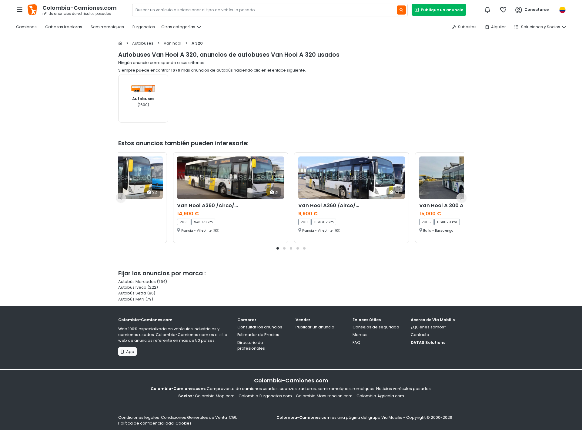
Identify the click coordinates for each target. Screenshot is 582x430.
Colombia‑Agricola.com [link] (380, 395)
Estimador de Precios (258, 334)
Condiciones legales (138, 417)
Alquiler (498, 26)
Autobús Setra (132, 293)
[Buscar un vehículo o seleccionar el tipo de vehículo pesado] (401, 10)
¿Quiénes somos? (428, 327)
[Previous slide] (120, 198)
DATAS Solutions (428, 342)
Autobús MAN (131, 299)
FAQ (356, 342)
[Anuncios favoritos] (503, 9)
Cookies (184, 423)
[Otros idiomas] (562, 9)
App (129, 351)
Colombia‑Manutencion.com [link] (324, 395)
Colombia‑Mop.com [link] (215, 395)
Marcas (360, 334)
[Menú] (19, 9)
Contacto (420, 334)
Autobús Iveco (132, 287)
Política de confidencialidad (146, 423)
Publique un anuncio (441, 9)
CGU (233, 417)
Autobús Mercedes (137, 281)
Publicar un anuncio (315, 327)
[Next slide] (461, 198)
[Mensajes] (487, 9)
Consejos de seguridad (376, 327)
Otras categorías (178, 26)
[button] (277, 248)
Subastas (467, 26)
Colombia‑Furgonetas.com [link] (265, 395)
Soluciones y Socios (540, 26)
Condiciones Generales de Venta (194, 417)
